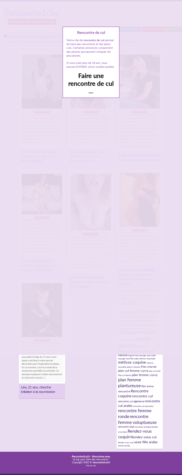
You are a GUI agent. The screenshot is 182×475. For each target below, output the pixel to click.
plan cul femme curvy (133, 370)
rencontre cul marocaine (143, 406)
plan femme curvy (144, 375)
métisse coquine (132, 362)
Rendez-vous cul (144, 437)
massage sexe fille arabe (128, 359)
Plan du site (91, 466)
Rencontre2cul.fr (81, 456)
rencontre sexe (126, 427)
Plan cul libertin (125, 375)
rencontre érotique (143, 427)
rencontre (124, 391)
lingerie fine (133, 356)
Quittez (91, 93)
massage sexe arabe (147, 356)
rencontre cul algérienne (131, 401)
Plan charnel (148, 366)
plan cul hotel (154, 371)
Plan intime (147, 386)
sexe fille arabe (146, 442)
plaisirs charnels (133, 367)
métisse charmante (147, 359)
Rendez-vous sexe (126, 443)
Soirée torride (124, 446)
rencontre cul (142, 396)
